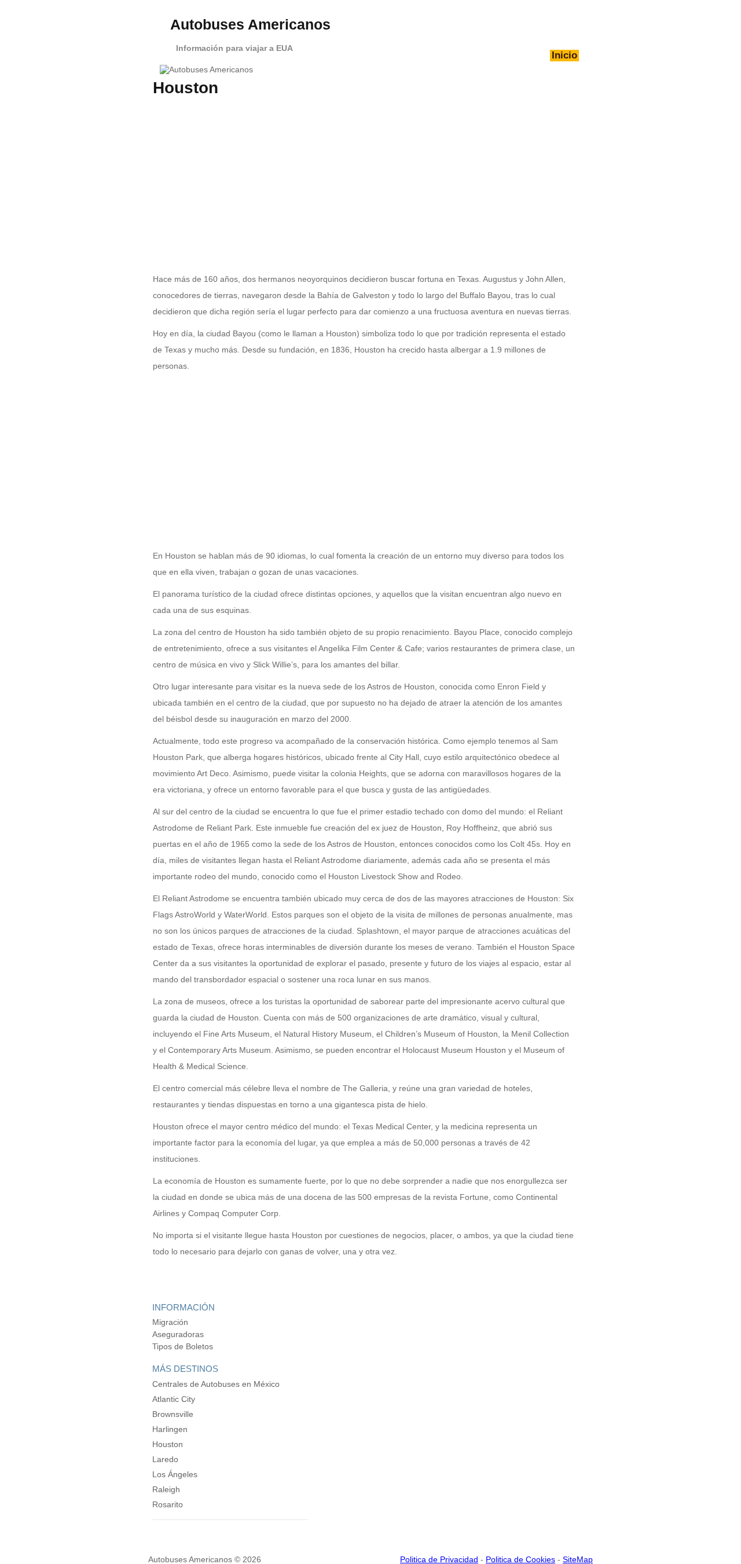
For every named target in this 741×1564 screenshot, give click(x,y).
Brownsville (172, 1414)
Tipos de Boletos (182, 1346)
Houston (167, 1444)
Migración (170, 1322)
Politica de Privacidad (439, 1559)
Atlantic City (173, 1399)
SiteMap (578, 1559)
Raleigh (166, 1489)
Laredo (165, 1459)
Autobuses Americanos (250, 24)
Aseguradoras (178, 1334)
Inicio (564, 55)
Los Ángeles (174, 1474)
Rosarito (167, 1504)
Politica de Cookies (520, 1559)
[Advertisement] (363, 184)
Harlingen (170, 1429)
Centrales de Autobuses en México (216, 1384)
